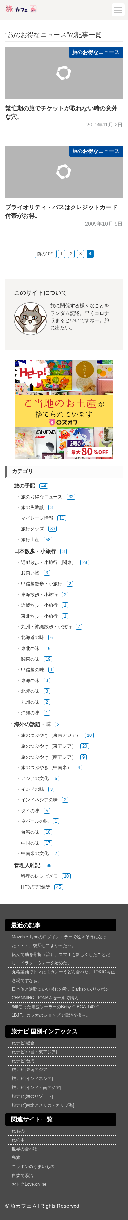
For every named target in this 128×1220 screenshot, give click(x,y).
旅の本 (18, 1139)
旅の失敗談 (32, 507)
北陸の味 (30, 691)
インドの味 (32, 789)
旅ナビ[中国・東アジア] (34, 1051)
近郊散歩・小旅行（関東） (48, 562)
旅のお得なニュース (95, 52)
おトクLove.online (29, 1184)
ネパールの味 (35, 821)
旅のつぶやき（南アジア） (48, 757)
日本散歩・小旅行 (35, 551)
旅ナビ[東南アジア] (30, 1069)
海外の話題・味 (32, 724)
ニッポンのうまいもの (33, 1166)
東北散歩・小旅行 (39, 616)
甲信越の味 (32, 669)
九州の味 (30, 702)
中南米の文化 (35, 853)
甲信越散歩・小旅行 (41, 583)
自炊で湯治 (22, 1175)
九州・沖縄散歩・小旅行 (46, 626)
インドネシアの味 (39, 799)
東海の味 (30, 680)
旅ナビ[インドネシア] (32, 1078)
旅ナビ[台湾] (24, 1060)
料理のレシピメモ (39, 876)
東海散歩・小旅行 (39, 594)
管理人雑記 (27, 865)
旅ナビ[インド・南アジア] (36, 1087)
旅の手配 (24, 485)
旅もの (18, 1130)
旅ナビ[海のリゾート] (32, 1096)
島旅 (16, 1157)
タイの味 (30, 810)
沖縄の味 (30, 712)
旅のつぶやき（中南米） (46, 767)
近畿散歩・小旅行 (39, 605)
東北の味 (30, 648)
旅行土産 (30, 539)
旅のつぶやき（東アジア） (48, 746)
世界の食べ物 (24, 1148)
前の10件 (45, 253)
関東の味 (30, 659)
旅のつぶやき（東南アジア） (51, 735)
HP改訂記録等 (35, 887)
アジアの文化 (35, 778)
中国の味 (30, 843)
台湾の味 (30, 832)
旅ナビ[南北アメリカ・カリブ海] (43, 1105)
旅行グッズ (32, 528)
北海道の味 (32, 637)
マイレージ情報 (37, 518)
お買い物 (30, 572)
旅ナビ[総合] (24, 1042)
